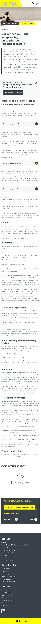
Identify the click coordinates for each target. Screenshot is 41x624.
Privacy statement (8, 560)
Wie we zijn (5, 590)
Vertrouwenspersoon (9, 603)
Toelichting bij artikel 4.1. (9, 353)
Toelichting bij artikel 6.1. (26, 426)
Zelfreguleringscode (10, 23)
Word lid (30, 519)
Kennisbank (5, 569)
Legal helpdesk (7, 574)
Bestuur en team (7, 600)
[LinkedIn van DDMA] (3, 611)
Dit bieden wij (8, 519)
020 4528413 (8, 553)
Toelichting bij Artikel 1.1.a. (12, 124)
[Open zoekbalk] (33, 4)
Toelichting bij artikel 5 (28, 393)
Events (4, 571)
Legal (24, 23)
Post (31, 23)
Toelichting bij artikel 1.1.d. (12, 163)
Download (13, 92)
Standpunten (6, 592)
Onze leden (5, 598)
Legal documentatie (8, 576)
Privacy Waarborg (8, 582)
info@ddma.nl (8, 555)
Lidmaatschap (6, 595)
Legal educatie (6, 579)
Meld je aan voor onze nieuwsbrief (17, 507)
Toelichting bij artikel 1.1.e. (12, 189)
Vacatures (5, 605)
